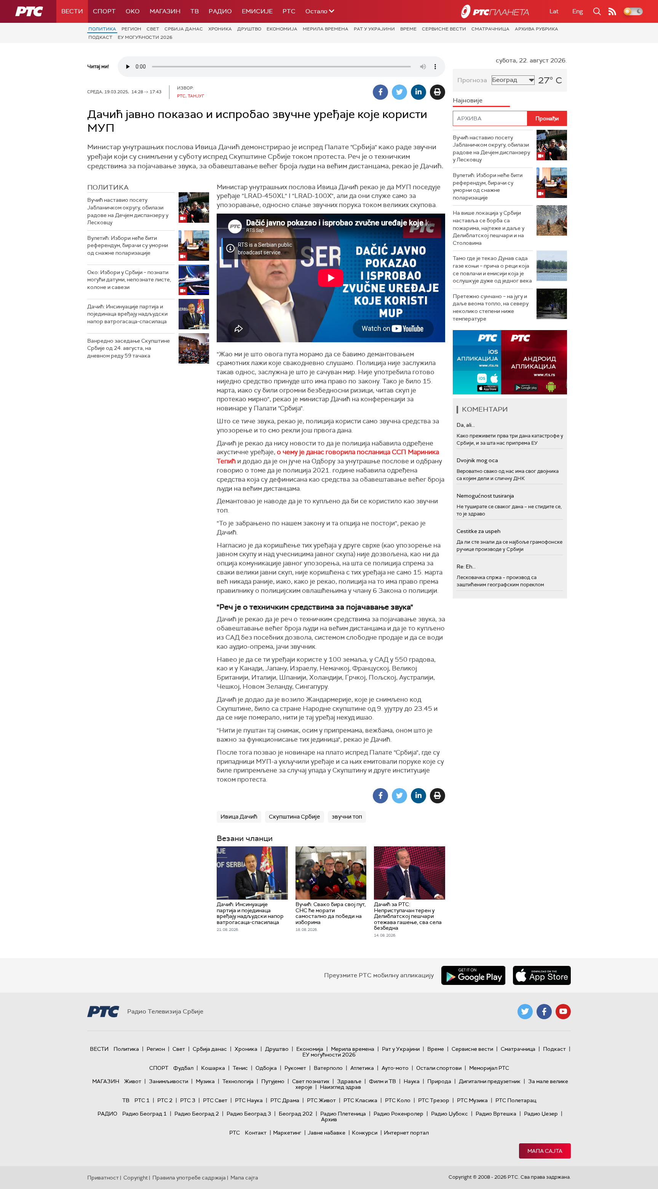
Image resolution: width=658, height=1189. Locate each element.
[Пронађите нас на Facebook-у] (544, 1011)
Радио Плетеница (343, 1113)
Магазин (165, 11)
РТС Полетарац (515, 1100)
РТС (289, 11)
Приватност (103, 1177)
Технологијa (238, 1081)
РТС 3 (187, 1100)
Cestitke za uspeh (478, 531)
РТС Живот (321, 1100)
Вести (72, 11)
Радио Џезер (541, 1113)
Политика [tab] (108, 187)
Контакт (256, 1132)
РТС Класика (360, 1100)
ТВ (194, 11)
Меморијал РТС (489, 1068)
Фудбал (183, 1068)
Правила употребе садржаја (189, 1177)
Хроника (220, 29)
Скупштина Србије (294, 816)
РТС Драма (284, 1100)
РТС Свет (215, 1100)
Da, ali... (466, 424)
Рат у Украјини (374, 29)
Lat (554, 11)
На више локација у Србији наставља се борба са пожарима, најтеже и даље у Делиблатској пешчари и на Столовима (488, 227)
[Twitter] (399, 92)
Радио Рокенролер (398, 1113)
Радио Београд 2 (196, 1113)
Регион (131, 29)
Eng (577, 11)
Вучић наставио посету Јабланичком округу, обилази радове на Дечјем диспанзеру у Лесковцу (127, 211)
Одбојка (266, 1068)
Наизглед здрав (340, 1087)
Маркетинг (287, 1132)
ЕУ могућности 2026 (145, 37)
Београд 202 (296, 1113)
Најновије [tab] (467, 100)
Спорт (104, 11)
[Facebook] (380, 92)
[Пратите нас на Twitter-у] (525, 1011)
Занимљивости (168, 1081)
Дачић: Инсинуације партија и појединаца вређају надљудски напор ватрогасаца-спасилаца (127, 314)
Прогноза (472, 80)
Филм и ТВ (382, 1081)
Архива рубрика (536, 29)
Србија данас (183, 29)
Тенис (240, 1068)
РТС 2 (164, 1100)
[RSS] (612, 11)
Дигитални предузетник (490, 1081)
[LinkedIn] (418, 92)
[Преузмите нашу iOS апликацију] (542, 975)
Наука (412, 1081)
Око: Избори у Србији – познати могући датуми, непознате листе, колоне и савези (129, 279)
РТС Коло (397, 1100)
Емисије (257, 11)
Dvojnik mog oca (477, 460)
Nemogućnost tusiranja (485, 495)
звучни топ (347, 816)
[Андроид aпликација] (510, 362)
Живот (132, 1081)
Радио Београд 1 (144, 1113)
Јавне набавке (326, 1132)
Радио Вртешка (496, 1113)
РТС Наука (249, 1100)
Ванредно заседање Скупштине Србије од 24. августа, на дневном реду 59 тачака (128, 348)
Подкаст (100, 37)
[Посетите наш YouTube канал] (563, 1011)
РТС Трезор (433, 1100)
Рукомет (295, 1068)
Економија (282, 29)
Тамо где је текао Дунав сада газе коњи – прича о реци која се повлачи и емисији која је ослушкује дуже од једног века (492, 269)
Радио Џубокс (449, 1113)
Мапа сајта (544, 1151)
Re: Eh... (466, 566)
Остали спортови (439, 1068)
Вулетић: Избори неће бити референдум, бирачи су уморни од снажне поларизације (127, 245)
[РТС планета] (495, 11)
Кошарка (213, 1068)
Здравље (349, 1081)
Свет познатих (310, 1081)
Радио (220, 11)
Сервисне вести (444, 29)
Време (408, 29)
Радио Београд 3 (249, 1113)
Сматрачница (490, 29)
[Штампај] (437, 92)
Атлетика (362, 1068)
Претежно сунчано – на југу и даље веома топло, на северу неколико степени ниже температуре (491, 307)
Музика (205, 1081)
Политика (102, 29)
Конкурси (364, 1132)
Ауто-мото (395, 1068)
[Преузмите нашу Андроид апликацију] (473, 975)
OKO (133, 11)
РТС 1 (142, 1100)
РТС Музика (472, 1100)
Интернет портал (406, 1132)
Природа (439, 1081)
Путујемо (272, 1081)
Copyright (135, 1177)
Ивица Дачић (238, 816)
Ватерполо (328, 1068)
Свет (153, 29)
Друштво (249, 29)
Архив (329, 1119)
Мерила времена (325, 29)
